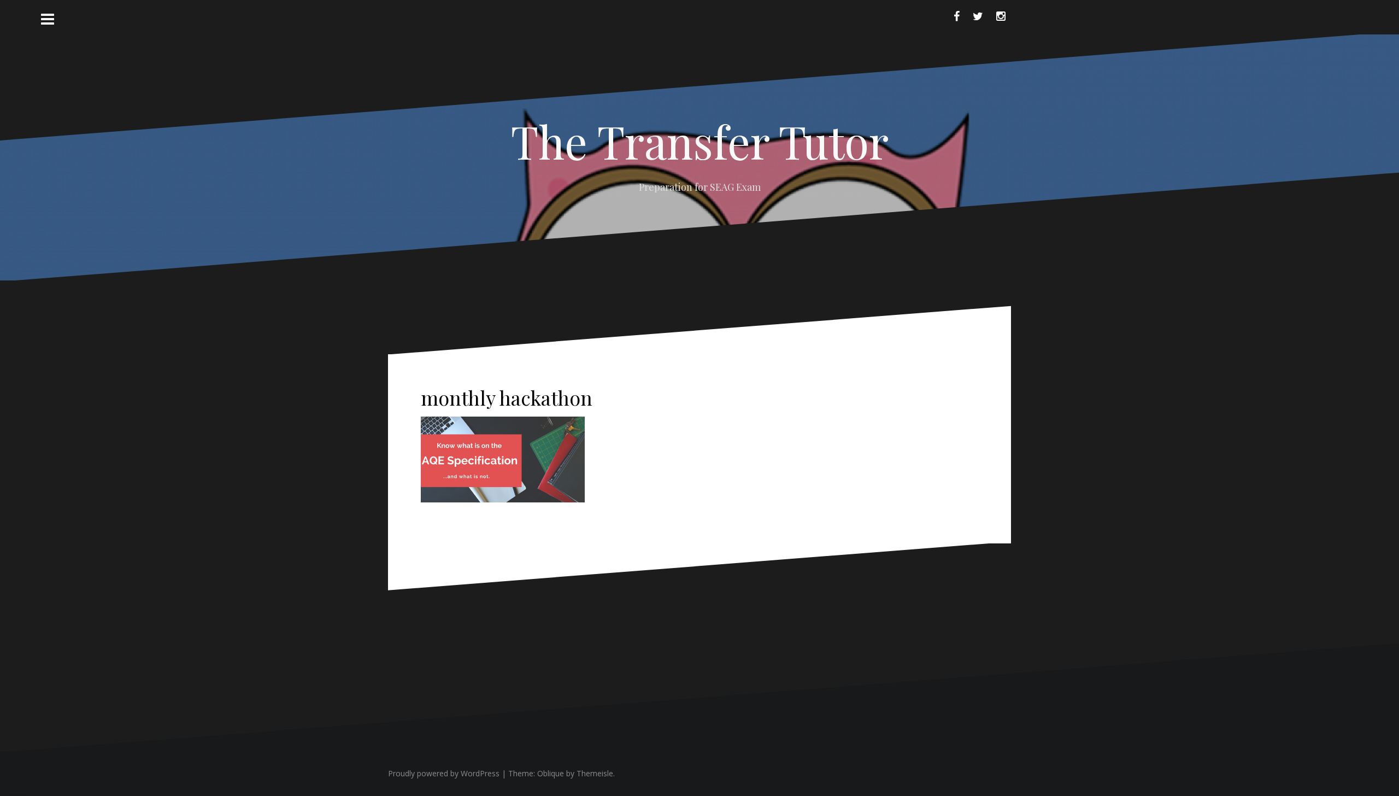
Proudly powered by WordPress (443, 773)
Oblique (550, 773)
